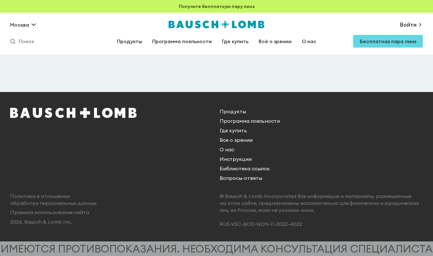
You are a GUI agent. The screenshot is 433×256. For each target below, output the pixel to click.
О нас (309, 41)
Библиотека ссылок (245, 168)
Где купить (235, 41)
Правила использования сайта (49, 212)
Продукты (129, 41)
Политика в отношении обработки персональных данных (53, 199)
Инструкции (236, 159)
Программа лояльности (182, 41)
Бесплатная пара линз (388, 41)
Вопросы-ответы (241, 178)
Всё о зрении (275, 41)
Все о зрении (236, 140)
